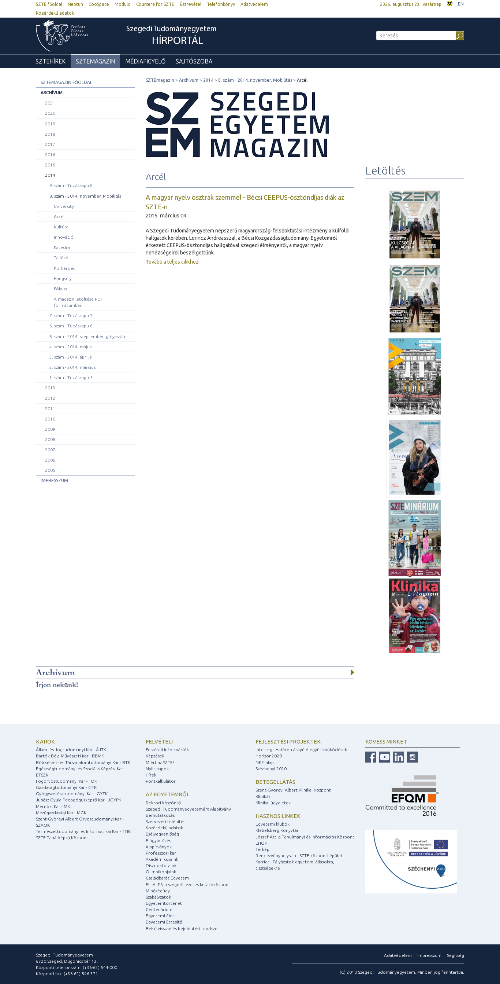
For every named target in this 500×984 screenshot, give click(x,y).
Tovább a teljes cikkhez (172, 262)
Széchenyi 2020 (271, 768)
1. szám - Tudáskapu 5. (71, 377)
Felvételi (159, 741)
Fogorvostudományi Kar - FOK (66, 781)
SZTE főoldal (49, 4)
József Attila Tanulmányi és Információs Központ (304, 836)
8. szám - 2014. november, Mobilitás (85, 196)
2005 (50, 470)
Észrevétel (190, 4)
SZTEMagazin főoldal (66, 82)
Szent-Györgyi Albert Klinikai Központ (293, 789)
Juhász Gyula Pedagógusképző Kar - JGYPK (78, 799)
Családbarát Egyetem (167, 877)
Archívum (52, 92)
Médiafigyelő (145, 61)
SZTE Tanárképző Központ (62, 837)
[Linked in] (397, 756)
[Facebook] (370, 756)
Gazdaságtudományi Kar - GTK (66, 787)
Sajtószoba (194, 61)
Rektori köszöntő (163, 802)
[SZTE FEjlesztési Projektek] (411, 861)
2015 (50, 164)
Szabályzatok (158, 897)
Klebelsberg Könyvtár (277, 830)
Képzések (155, 755)
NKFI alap (264, 762)
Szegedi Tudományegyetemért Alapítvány (188, 809)
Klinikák (262, 796)
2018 (50, 134)
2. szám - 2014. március (72, 367)
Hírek (151, 774)
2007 (50, 449)
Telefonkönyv (221, 4)
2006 (50, 460)
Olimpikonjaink (161, 871)
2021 (50, 102)
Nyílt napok (157, 768)
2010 (50, 418)
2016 (50, 154)
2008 (50, 439)
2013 (50, 387)
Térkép (262, 849)
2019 (50, 123)
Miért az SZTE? (160, 762)
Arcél (59, 216)
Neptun (75, 4)
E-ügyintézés (158, 840)
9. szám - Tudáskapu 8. (71, 185)
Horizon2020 (268, 755)
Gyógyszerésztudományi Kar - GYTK (72, 793)
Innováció (64, 237)
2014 (50, 175)
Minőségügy (158, 890)
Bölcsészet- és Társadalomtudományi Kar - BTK (83, 762)
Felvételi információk (167, 749)
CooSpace (99, 4)
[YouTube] (383, 756)
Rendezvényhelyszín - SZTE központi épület (299, 855)
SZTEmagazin (95, 61)
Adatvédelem (254, 4)
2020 (50, 113)
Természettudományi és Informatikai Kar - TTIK (83, 831)
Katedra (62, 247)
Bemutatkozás (160, 815)
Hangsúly (63, 278)
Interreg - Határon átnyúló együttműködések (301, 749)
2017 (50, 144)
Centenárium (159, 909)
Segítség (455, 955)
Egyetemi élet (160, 915)
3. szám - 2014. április (70, 357)
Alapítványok (159, 846)
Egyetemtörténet (164, 903)
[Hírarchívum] (352, 672)
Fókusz (60, 288)
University (64, 206)
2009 (50, 429)
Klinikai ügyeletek (273, 802)
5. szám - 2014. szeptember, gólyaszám (88, 336)
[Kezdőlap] (62, 36)
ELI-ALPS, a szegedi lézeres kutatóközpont (188, 884)
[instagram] (411, 756)
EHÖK (261, 843)
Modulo (123, 4)
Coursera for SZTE (155, 4)
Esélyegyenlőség (162, 833)
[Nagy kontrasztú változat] (449, 2)
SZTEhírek (51, 61)
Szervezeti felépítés (165, 821)
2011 (50, 408)
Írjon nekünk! (57, 685)
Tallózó (61, 257)
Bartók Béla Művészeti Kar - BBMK (70, 755)
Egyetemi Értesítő (164, 921)
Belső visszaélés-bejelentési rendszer (182, 928)
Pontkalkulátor (161, 781)
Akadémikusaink (162, 859)
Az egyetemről (168, 794)
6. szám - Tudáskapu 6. (71, 325)
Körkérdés (64, 268)
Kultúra (61, 226)
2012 (50, 398)
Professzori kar (161, 853)
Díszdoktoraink (161, 865)
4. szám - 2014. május (70, 346)
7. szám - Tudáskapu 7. (71, 315)
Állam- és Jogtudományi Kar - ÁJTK (71, 749)
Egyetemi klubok (272, 824)
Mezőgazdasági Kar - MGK (61, 812)
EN (461, 3)
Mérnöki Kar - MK (53, 806)
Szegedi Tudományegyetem (171, 36)
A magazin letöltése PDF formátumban (78, 302)
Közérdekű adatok (55, 13)
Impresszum (54, 480)
